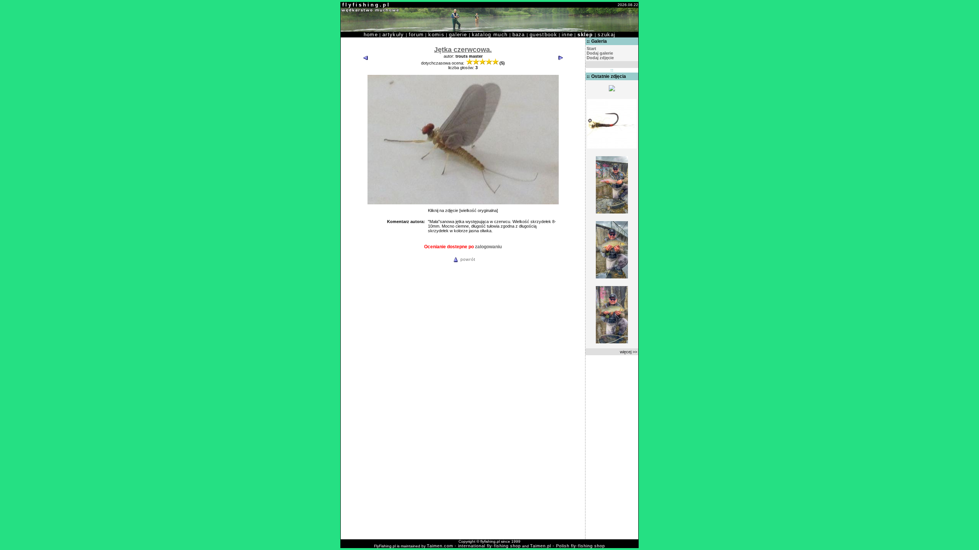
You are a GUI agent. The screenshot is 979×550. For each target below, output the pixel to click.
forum (416, 34)
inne (567, 34)
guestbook (543, 34)
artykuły (393, 34)
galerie (458, 34)
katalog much (490, 34)
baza (518, 34)
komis (436, 34)
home (371, 34)
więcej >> (628, 351)
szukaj (606, 34)
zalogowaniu (488, 246)
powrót (467, 259)
